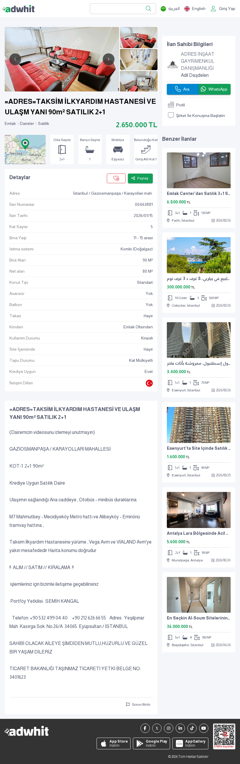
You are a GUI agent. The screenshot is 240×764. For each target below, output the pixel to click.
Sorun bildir (141, 704)
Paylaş (142, 178)
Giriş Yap (227, 8)
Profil (180, 105)
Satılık (43, 123)
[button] (25, 144)
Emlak (10, 123)
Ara (186, 89)
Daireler (27, 123)
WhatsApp (217, 89)
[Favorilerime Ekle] (116, 178)
